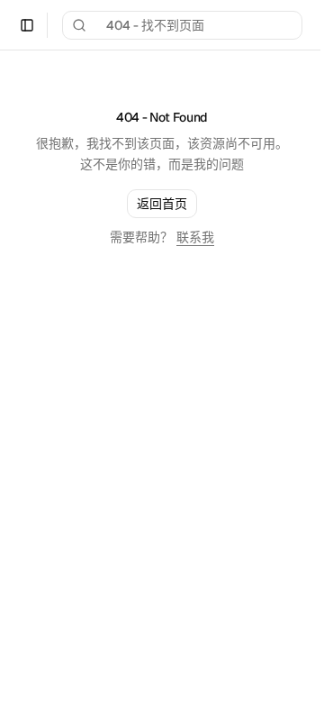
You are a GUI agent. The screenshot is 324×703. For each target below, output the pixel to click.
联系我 (195, 237)
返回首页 (162, 204)
